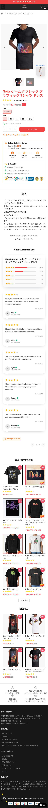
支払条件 (5, 759)
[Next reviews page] (43, 445)
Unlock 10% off (4, 798)
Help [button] (44, 805)
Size (4, 115)
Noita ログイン (15, 14)
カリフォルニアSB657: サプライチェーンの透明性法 (20, 746)
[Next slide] (43, 46)
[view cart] (45, 6)
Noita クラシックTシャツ (34, 589)
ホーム (3, 14)
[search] (41, 6)
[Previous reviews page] (32, 445)
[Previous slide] (4, 46)
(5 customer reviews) (20, 100)
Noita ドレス (28, 14)
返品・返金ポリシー (9, 762)
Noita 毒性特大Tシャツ (11, 589)
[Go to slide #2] (29, 82)
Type (4, 108)
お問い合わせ (6, 765)
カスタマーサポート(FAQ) (11, 768)
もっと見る (24, 600)
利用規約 (5, 736)
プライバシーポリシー (9, 739)
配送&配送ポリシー (8, 756)
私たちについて (7, 733)
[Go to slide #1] (18, 82)
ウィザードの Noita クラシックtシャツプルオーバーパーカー (35, 522)
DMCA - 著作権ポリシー (10, 742)
